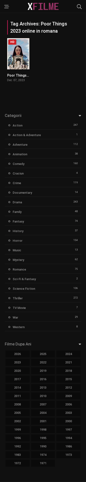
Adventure (20, 144)
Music (17, 250)
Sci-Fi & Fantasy (24, 279)
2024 (68, 354)
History (18, 231)
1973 (68, 455)
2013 (43, 387)
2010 (43, 396)
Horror (17, 240)
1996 (17, 438)
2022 (43, 362)
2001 (43, 421)
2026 (17, 354)
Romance (19, 269)
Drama (17, 202)
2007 (43, 404)
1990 (43, 446)
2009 (68, 396)
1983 (17, 455)
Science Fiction (24, 288)
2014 (17, 387)
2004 (43, 413)
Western (19, 327)
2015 (68, 379)
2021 (68, 362)
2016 (43, 379)
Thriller (18, 298)
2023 (17, 362)
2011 (17, 396)
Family (17, 212)
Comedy (18, 164)
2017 (17, 379)
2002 (17, 421)
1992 (17, 446)
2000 (68, 421)
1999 (17, 429)
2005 (17, 413)
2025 (43, 354)
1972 (17, 463)
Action (17, 125)
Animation (20, 154)
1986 (68, 446)
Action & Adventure (27, 135)
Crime (17, 183)
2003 (68, 413)
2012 (68, 387)
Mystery (18, 260)
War (15, 317)
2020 (17, 371)
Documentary (22, 192)
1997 (68, 429)
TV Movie (19, 308)
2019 (43, 371)
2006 (68, 404)
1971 (43, 463)
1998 (43, 429)
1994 (68, 438)
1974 (43, 455)
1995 (43, 438)
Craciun (18, 173)
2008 (17, 404)
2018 (68, 371)
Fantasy (18, 221)
